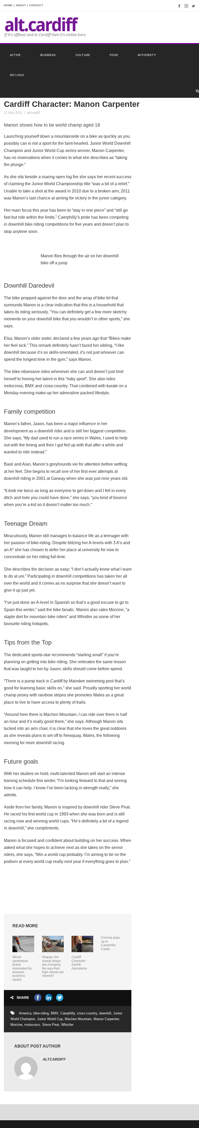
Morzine (16, 1025)
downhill (105, 1013)
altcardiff (33, 113)
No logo (17, 75)
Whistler (67, 1025)
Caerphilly (67, 1013)
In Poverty (147, 55)
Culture (82, 55)
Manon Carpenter (106, 1019)
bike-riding (41, 1013)
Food (114, 55)
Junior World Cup (50, 1019)
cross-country (87, 1013)
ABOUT (21, 5)
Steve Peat (50, 1025)
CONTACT (36, 5)
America (25, 1013)
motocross (32, 1025)
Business (48, 55)
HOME (8, 5)
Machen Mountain (78, 1019)
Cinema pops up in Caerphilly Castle (110, 943)
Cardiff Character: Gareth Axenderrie (79, 962)
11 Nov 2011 (13, 113)
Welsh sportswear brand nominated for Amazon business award (22, 968)
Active (15, 55)
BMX (54, 1013)
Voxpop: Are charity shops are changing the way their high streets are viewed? (53, 966)
